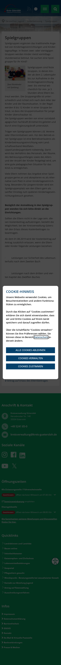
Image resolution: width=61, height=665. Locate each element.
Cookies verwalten (30, 358)
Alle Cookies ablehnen (30, 350)
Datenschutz (41, 337)
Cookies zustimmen (30, 366)
